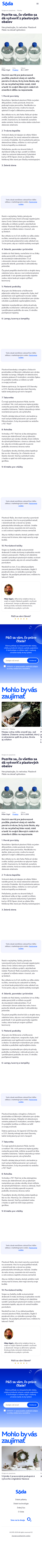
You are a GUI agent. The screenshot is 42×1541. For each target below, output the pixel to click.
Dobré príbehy (21, 1499)
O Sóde (21, 1511)
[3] (21, 618)
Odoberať (32, 660)
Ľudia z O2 (5, 729)
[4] (23, 618)
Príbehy (19, 10)
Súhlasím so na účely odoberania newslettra (22, 667)
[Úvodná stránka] (7, 4)
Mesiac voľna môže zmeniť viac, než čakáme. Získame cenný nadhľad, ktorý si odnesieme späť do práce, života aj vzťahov (20, 735)
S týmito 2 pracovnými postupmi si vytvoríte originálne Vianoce (18, 1477)
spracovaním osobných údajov (27, 666)
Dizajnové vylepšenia (8, 10)
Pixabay (15, 70)
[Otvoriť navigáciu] (37, 4)
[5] (26, 618)
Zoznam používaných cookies (21, 1536)
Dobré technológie (21, 1503)
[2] (18, 618)
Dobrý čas (21, 1507)
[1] (15, 618)
